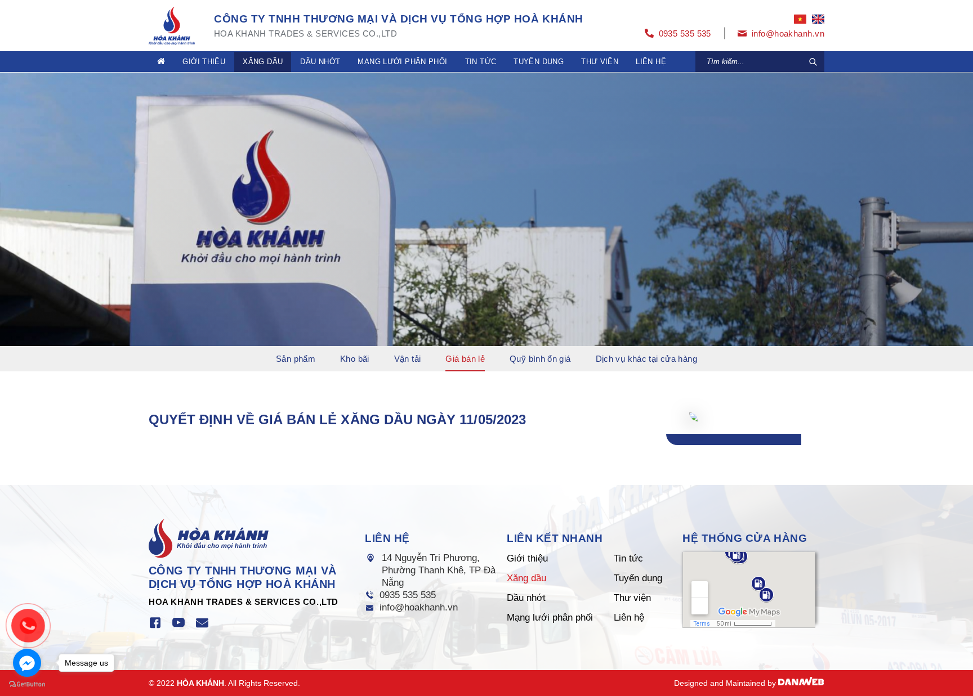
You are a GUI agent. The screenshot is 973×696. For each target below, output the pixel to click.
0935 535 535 (408, 595)
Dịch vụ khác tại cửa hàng (646, 358)
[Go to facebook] (27, 663)
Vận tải (407, 358)
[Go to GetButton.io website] (27, 684)
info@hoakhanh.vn (419, 607)
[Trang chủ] (161, 61)
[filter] (813, 62)
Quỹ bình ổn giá (540, 358)
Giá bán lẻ (465, 358)
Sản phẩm (295, 358)
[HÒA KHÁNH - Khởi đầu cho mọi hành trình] (172, 24)
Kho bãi (354, 358)
